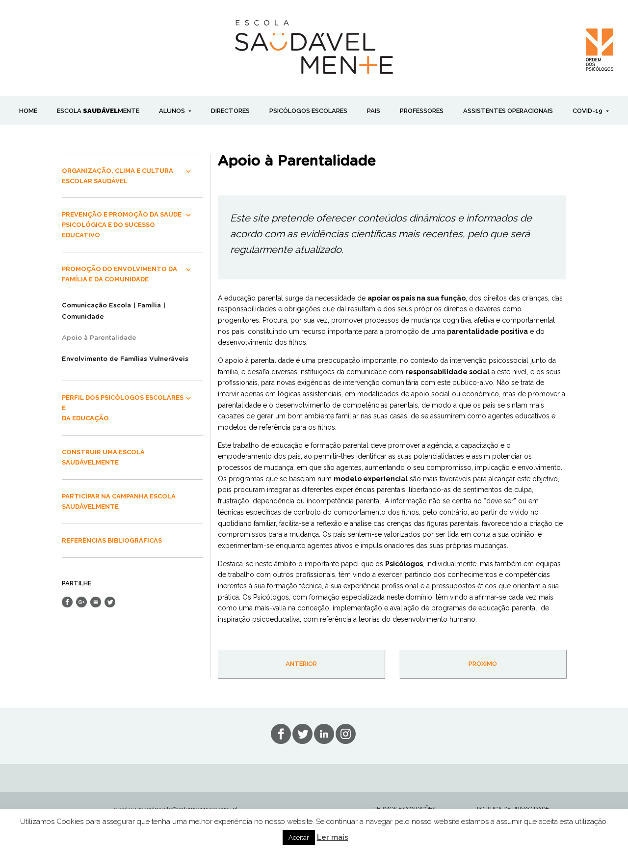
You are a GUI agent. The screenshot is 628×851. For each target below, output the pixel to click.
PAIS (373, 110)
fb (281, 734)
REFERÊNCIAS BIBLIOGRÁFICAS (112, 540)
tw (302, 734)
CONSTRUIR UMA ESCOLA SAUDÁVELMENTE (103, 457)
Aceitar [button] (298, 837)
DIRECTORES (230, 110)
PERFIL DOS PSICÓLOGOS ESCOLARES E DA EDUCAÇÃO (122, 408)
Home (28, 110)
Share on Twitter (110, 602)
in (346, 734)
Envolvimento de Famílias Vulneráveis (125, 359)
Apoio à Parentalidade (99, 338)
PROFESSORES (422, 110)
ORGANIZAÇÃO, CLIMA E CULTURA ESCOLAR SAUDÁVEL (117, 176)
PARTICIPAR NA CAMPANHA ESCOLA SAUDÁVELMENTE (119, 501)
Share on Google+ (81, 602)
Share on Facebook (67, 602)
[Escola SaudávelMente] (314, 46)
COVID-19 (588, 110)
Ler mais (332, 837)
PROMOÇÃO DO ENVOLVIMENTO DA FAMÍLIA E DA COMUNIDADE (119, 274)
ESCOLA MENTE (98, 110)
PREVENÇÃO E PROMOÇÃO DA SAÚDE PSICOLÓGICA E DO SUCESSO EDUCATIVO (122, 225)
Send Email (95, 602)
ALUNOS (172, 110)
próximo (483, 663)
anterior (301, 663)
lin (324, 734)
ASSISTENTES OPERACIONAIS (508, 110)
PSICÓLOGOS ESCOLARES (308, 110)
